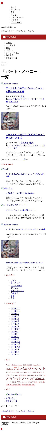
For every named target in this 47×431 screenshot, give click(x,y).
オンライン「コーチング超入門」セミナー (21, 210)
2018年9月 (15, 331)
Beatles (20, 365)
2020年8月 (15, 314)
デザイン (14, 15)
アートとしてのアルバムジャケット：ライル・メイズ (24, 263)
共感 (38, 382)
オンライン (28, 372)
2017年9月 (15, 349)
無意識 (29, 384)
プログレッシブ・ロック (20, 378)
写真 (42, 382)
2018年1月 (15, 339)
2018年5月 (15, 334)
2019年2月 (15, 326)
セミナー (22, 375)
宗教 (7, 385)
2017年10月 (15, 347)
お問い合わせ (11, 398)
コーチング (15, 10)
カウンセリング (37, 372)
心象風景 (14, 20)
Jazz (10, 99)
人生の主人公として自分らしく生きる (17, 411)
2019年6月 (15, 321)
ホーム (13, 7)
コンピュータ (16, 286)
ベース (11, 382)
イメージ (8, 372)
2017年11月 (15, 344)
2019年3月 (15, 324)
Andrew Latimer (12, 365)
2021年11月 (15, 309)
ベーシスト (13, 102)
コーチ (16, 375)
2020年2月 (15, 319)
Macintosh (36, 365)
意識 (15, 384)
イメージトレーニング (18, 372)
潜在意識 (24, 384)
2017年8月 (15, 352)
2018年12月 (15, 329)
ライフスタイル (17, 17)
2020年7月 (15, 316)
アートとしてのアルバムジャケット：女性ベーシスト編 (25, 229)
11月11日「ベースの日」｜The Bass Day (20, 193)
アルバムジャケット (21, 99)
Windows (9, 369)
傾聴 (35, 382)
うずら (13, 280)
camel (25, 365)
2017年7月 (15, 354)
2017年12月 (15, 342)
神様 (33, 384)
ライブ (17, 382)
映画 (12, 296)
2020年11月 (15, 311)
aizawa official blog (8, 27)
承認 (19, 385)
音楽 (12, 12)
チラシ (29, 375)
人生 (32, 382)
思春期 (12, 384)
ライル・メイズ (25, 382)
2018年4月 (15, 337)
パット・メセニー (34, 145)
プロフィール (16, 23)
